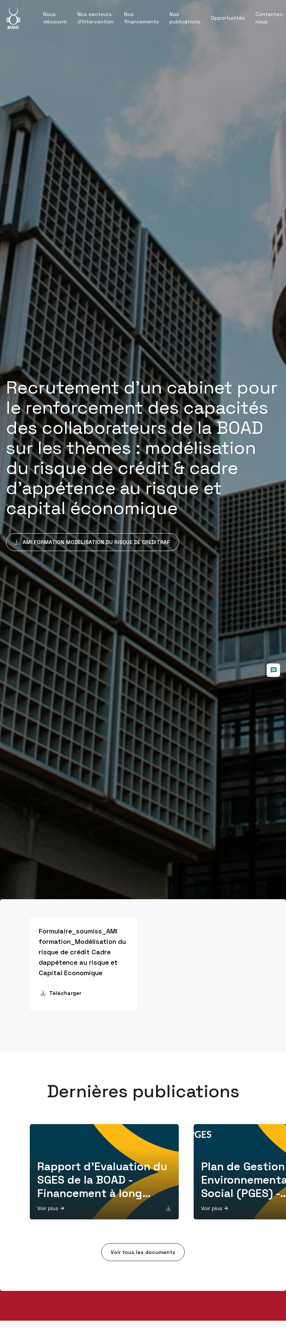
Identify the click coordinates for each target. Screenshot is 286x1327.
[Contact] (273, 670)
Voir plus (47, 1208)
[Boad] (13, 18)
